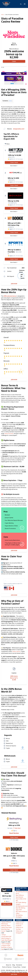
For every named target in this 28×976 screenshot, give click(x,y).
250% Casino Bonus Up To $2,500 (14, 678)
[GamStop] (19, 960)
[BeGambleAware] (16, 956)
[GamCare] (8, 960)
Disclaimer (19, 965)
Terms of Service (6, 967)
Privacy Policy (16, 967)
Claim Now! (14, 162)
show (10, 100)
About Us (8, 965)
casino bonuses (8, 433)
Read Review (14, 833)
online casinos (16, 651)
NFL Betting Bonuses (22, 906)
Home (2, 14)
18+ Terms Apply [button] (19, 159)
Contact (24, 967)
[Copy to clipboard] (13, 157)
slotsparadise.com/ (18, 129)
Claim (14, 61)
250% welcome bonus (10, 296)
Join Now (14, 283)
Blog (13, 965)
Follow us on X (20, 922)
